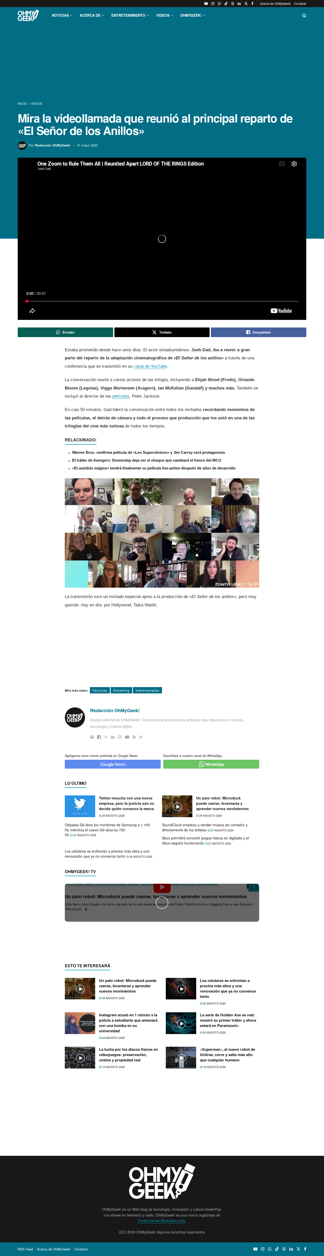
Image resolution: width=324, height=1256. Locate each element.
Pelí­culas (99, 690)
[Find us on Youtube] (206, 3)
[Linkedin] (112, 737)
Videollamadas (147, 690)
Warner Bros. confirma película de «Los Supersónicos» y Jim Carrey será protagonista (148, 452)
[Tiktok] (140, 737)
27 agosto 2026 (84, 835)
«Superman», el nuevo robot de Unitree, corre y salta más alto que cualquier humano (227, 1153)
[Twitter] (105, 737)
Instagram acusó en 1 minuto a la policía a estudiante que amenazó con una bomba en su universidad (128, 1120)
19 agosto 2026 (113, 1165)
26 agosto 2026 (140, 856)
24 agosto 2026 (113, 1136)
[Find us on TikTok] (226, 3)
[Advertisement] (162, 62)
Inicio (23, 103)
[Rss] (134, 737)
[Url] (92, 737)
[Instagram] (120, 737)
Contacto (300, 3)
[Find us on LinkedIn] (239, 3)
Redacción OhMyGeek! (52, 145)
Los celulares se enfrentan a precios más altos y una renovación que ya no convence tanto (107, 854)
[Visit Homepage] (28, 15)
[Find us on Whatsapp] (219, 3)
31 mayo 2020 (87, 145)
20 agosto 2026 (214, 1130)
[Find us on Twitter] (246, 3)
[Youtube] (127, 737)
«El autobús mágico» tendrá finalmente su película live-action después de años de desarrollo (153, 468)
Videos (36, 103)
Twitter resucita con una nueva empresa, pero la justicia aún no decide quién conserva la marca (126, 803)
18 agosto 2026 (214, 1165)
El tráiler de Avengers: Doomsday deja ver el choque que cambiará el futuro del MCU (146, 460)
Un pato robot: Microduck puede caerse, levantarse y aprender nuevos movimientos (222, 803)
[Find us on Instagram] (212, 3)
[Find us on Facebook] (252, 3)
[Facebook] (99, 737)
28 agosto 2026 (210, 815)
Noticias (60, 15)
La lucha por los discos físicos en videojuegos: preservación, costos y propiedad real (128, 1153)
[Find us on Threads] (232, 3)
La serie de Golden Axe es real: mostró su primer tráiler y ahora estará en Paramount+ (228, 1118)
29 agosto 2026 (113, 815)
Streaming (121, 690)
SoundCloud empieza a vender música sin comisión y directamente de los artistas (205, 827)
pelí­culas (120, 396)
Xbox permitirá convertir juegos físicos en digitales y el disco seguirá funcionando (205, 840)
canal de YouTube (150, 366)
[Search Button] (304, 15)
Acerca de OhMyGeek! (275, 3)
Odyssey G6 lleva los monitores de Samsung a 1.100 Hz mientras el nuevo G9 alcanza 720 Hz (107, 829)
